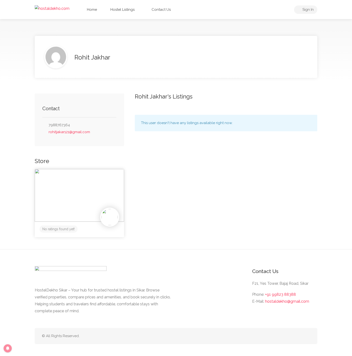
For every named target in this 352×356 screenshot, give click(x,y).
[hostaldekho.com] (52, 8)
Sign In (307, 9)
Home (91, 9)
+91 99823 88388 (280, 294)
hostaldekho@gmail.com (287, 301)
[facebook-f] (307, 336)
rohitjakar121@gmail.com (69, 132)
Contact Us (161, 9)
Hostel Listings (122, 9)
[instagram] (299, 336)
